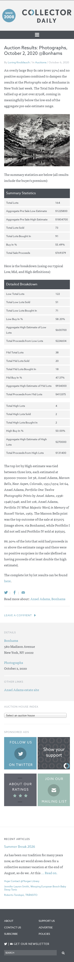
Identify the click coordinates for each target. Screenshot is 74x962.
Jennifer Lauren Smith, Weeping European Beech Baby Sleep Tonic (35, 888)
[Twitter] (6, 592)
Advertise (46, 927)
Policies (44, 934)
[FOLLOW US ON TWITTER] (5, 944)
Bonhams (58, 598)
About (8, 921)
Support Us (47, 921)
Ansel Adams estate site (21, 689)
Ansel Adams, (40, 598)
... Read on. (49, 872)
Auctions (40, 62)
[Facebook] (14, 592)
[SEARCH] (63, 952)
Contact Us (12, 927)
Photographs (13, 662)
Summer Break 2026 (19, 846)
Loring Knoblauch (19, 62)
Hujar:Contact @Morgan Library (21, 881)
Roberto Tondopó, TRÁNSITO (20, 895)
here (7, 580)
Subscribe (11, 934)
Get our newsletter (29, 944)
